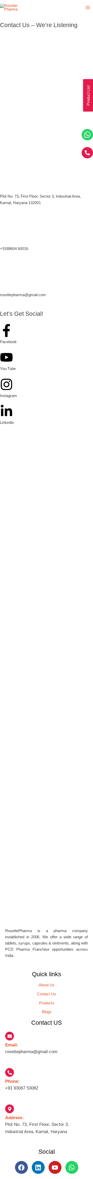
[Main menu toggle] (88, 7)
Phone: (12, 1081)
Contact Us (46, 994)
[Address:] (9, 1108)
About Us (47, 985)
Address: (14, 1117)
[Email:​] (9, 1036)
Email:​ (11, 1045)
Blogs (46, 1012)
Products (46, 1003)
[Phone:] (9, 1072)
